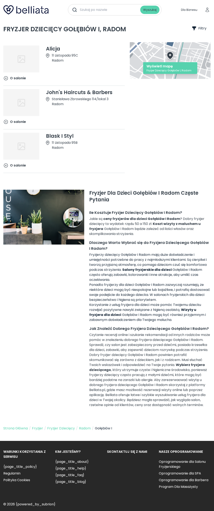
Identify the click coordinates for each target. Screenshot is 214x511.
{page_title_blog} (70, 481)
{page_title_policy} (20, 466)
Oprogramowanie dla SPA (180, 473)
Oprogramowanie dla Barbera (183, 480)
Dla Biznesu (189, 10)
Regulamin (11, 473)
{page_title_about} (72, 461)
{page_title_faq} (69, 475)
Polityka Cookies (16, 480)
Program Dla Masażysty (178, 486)
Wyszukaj (150, 10)
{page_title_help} (70, 468)
